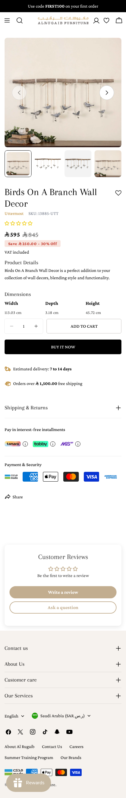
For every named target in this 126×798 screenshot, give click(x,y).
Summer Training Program (29, 757)
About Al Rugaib (20, 746)
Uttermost (14, 213)
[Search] (19, 20)
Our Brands (71, 757)
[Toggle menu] (7, 20)
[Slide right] (106, 92)
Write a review (63, 592)
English (11, 716)
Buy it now (63, 346)
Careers (76, 746)
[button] (18, 223)
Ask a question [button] (63, 607)
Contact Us (52, 746)
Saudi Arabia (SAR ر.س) (62, 715)
